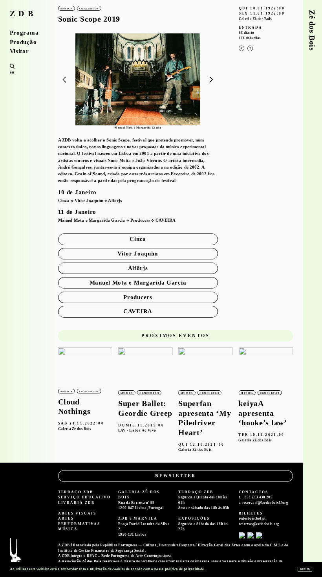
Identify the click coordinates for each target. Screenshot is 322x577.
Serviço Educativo (84, 497)
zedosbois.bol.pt (252, 518)
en (12, 72)
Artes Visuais (77, 513)
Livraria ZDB (76, 503)
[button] (211, 79)
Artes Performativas (79, 521)
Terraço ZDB (75, 492)
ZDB (23, 14)
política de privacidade (184, 569)
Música (68, 529)
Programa (24, 33)
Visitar (19, 51)
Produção (23, 42)
